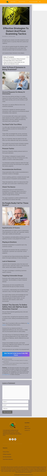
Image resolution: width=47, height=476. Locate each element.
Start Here (13, 1)
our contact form (6, 374)
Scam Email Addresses (8, 459)
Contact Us (27, 430)
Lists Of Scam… (22, 1)
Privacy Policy (6, 451)
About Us (27, 426)
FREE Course (27, 428)
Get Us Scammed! (33, 1)
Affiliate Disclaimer (7, 454)
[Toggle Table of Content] (27, 57)
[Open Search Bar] (39, 1)
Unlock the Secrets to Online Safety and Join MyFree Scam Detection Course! (14, 63)
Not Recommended (8, 359)
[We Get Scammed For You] (7, 1)
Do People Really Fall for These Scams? (13, 60)
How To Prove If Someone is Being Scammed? (14, 59)
